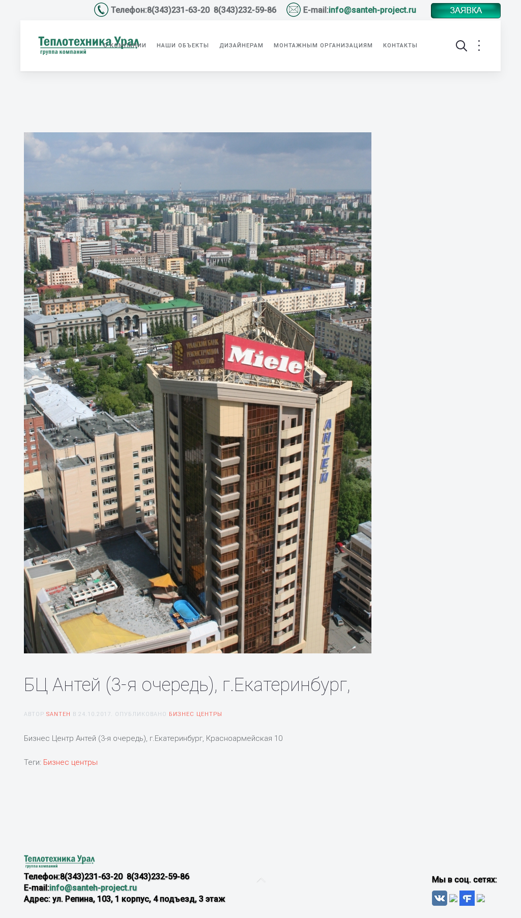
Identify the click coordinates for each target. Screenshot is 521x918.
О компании (125, 45)
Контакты (400, 45)
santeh (58, 714)
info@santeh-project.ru (373, 10)
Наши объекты (183, 45)
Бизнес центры (195, 714)
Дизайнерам (241, 45)
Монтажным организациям (323, 45)
